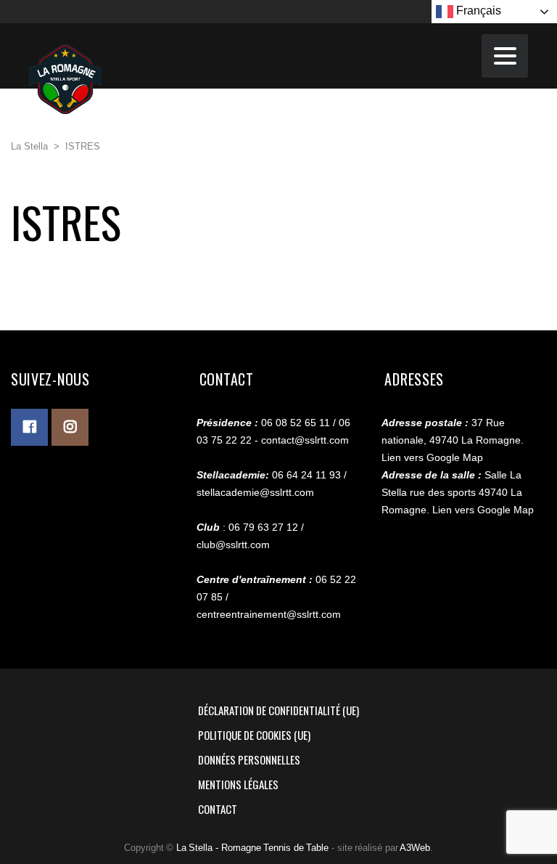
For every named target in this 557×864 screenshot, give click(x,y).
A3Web (415, 847)
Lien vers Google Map (432, 457)
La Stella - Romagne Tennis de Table (252, 847)
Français (477, 10)
